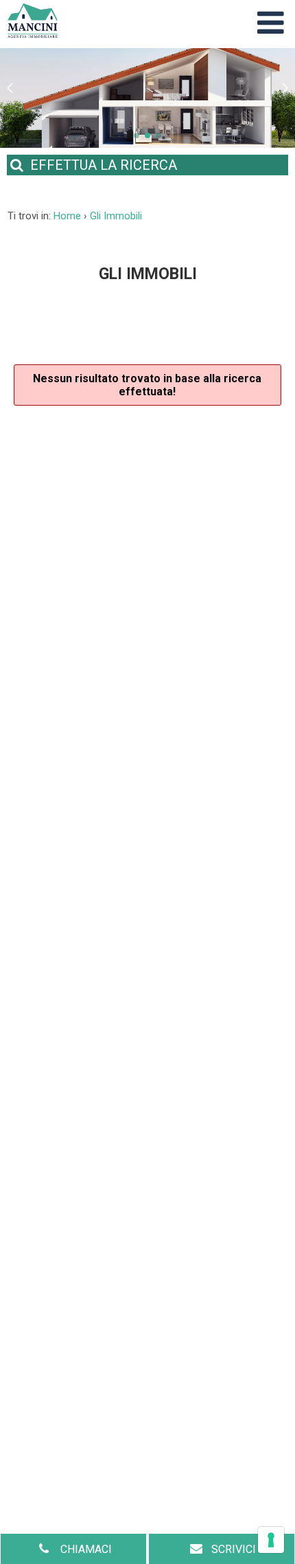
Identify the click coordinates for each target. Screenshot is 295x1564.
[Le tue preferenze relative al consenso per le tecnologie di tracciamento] (271, 1540)
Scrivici (233, 1549)
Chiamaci (85, 1549)
